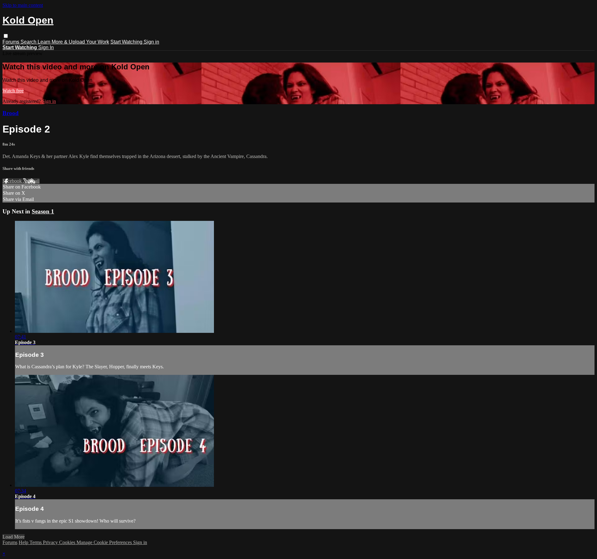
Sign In (46, 47)
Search (29, 41)
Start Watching (127, 41)
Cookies (67, 542)
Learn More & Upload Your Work (73, 41)
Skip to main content (22, 5)
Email (33, 181)
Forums (11, 41)
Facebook (12, 181)
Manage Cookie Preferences (104, 542)
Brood (10, 113)
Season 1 (43, 211)
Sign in (151, 41)
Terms (36, 542)
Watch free (13, 90)
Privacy (51, 542)
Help (24, 542)
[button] (6, 36)
